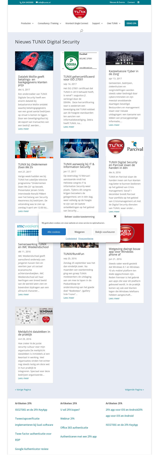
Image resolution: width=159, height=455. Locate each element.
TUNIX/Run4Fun (74, 254)
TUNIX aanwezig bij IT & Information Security (79, 165)
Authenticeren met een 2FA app (78, 436)
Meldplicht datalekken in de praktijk (34, 333)
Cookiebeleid (71, 238)
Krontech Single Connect (77, 23)
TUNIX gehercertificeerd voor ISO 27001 (79, 78)
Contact (131, 2)
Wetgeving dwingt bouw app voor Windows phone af (124, 251)
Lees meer (23, 128)
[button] (115, 216)
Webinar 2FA (67, 418)
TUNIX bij (32, 165)
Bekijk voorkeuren (105, 231)
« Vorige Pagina (23, 389)
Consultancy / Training (48, 23)
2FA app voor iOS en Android (122, 409)
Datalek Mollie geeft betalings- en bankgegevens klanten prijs (32, 81)
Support (96, 23)
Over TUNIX (112, 23)
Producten (26, 23)
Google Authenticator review (31, 449)
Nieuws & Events (117, 2)
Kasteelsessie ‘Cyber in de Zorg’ (123, 72)
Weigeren (80, 231)
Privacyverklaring (85, 238)
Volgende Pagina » (134, 389)
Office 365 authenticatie (74, 427)
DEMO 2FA (131, 23)
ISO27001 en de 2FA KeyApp (31, 409)
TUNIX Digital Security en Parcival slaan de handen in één (123, 165)
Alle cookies (54, 231)
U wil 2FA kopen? (70, 409)
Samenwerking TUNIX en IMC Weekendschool (33, 245)
